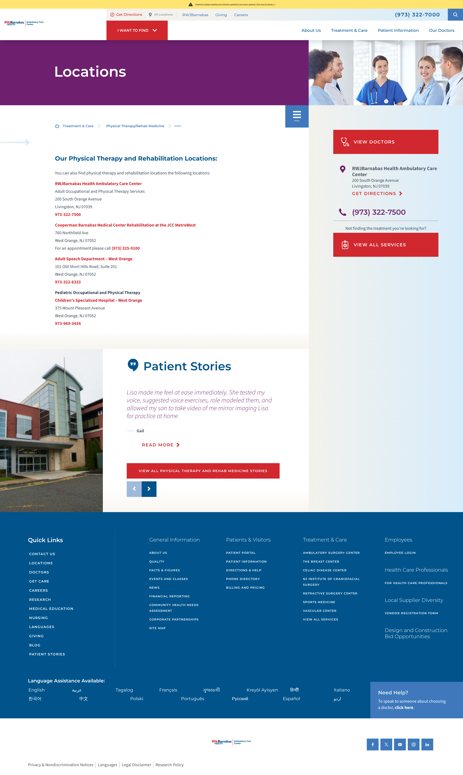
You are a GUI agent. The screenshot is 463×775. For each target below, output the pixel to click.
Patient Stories (47, 654)
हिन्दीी (294, 690)
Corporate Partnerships (174, 619)
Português (192, 698)
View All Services (380, 244)
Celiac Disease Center (325, 570)
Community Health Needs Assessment (174, 608)
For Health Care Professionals (416, 583)
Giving (221, 15)
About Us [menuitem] (311, 30)
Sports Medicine (319, 602)
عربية (77, 690)
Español (291, 698)
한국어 (34, 698)
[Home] (53, 24)
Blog (35, 645)
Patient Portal (241, 553)
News (154, 587)
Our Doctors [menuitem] (441, 30)
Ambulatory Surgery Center (331, 553)
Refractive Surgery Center (330, 593)
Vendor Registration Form (411, 613)
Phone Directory (243, 579)
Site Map (157, 628)
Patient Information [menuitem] (398, 30)
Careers (241, 15)
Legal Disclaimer (136, 765)
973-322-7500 (68, 214)
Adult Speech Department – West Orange (93, 259)
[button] (455, 15)
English (36, 690)
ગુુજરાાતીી (211, 690)
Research (40, 600)
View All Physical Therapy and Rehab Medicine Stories (203, 471)
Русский (240, 698)
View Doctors (374, 142)
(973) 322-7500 (379, 212)
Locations (41, 563)
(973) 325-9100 (126, 248)
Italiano (342, 690)
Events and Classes (168, 579)
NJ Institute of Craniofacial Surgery (331, 581)
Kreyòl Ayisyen (262, 690)
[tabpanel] (51, 430)
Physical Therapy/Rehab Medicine (135, 126)
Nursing (38, 618)
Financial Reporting (169, 596)
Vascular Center (320, 611)
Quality (156, 561)
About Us (158, 553)
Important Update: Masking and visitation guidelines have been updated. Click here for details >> (235, 4)
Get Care (39, 581)
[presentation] (212, 418)
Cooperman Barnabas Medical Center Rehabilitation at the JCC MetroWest (125, 225)
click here (404, 707)
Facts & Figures (164, 570)
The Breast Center (321, 561)
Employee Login (400, 553)
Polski (136, 698)
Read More (158, 444)
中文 (83, 698)
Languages (41, 627)
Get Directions (129, 14)
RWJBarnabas (195, 15)
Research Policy (170, 765)
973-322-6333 (68, 282)
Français (168, 690)
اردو (337, 698)
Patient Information (246, 561)
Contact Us (42, 554)
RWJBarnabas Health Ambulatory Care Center (98, 184)
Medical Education (51, 609)
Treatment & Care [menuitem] (349, 30)
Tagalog (124, 690)
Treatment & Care (78, 126)
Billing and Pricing (245, 587)
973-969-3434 (68, 323)
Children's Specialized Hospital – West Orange (98, 300)
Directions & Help (243, 570)
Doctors (39, 572)
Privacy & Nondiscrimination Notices (60, 765)
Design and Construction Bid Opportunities (416, 633)
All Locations (163, 14)
